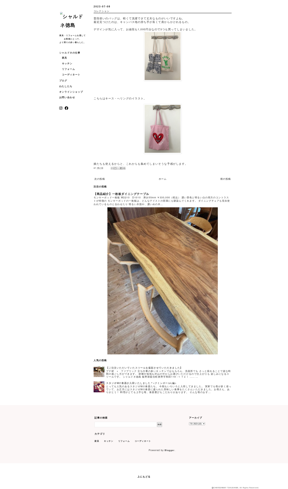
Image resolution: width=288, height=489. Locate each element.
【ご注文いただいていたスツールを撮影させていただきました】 (144, 367)
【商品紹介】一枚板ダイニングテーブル (121, 194)
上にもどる (144, 476)
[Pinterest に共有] (124, 168)
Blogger (169, 450)
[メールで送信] (112, 168)
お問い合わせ (67, 97)
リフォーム (68, 69)
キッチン (67, 63)
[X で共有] (118, 168)
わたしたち (65, 86)
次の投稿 (99, 178)
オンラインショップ (71, 91)
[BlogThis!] (115, 168)
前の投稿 (225, 178)
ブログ (63, 80)
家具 (64, 57)
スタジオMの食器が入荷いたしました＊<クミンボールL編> (141, 383)
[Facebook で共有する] (121, 168)
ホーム (163, 178)
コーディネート (71, 74)
